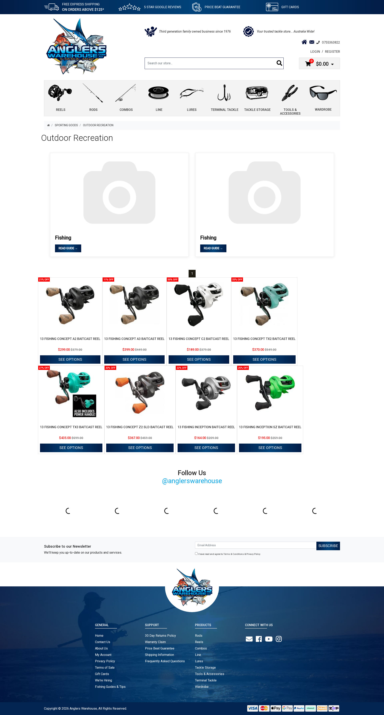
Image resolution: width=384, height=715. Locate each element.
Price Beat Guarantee (159, 648)
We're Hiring (103, 680)
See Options (70, 359)
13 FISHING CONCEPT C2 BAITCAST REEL (199, 339)
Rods (198, 636)
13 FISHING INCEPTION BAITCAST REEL (206, 427)
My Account (103, 655)
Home (99, 636)
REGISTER (332, 52)
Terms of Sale (105, 667)
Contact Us (102, 642)
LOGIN (315, 52)
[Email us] (250, 639)
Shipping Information (159, 655)
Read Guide (68, 248)
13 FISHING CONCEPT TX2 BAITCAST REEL (264, 339)
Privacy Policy (253, 554)
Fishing (63, 238)
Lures (199, 661)
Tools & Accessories (209, 674)
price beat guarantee (222, 7)
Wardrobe (202, 687)
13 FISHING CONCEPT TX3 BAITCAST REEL (71, 427)
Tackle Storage (205, 667)
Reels (199, 642)
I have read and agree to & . (229, 554)
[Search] (279, 63)
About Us (101, 648)
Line (198, 655)
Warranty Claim (155, 642)
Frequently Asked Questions (165, 661)
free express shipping (83, 7)
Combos (201, 648)
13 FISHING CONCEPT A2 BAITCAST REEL (70, 339)
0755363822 (331, 42)
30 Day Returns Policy (160, 636)
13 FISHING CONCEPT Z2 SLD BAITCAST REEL (140, 427)
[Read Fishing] (119, 192)
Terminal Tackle (206, 680)
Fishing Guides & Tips (110, 687)
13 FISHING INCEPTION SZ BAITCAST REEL (270, 427)
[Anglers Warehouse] (76, 46)
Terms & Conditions (233, 554)
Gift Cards (290, 7)
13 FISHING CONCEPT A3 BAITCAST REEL (134, 339)
